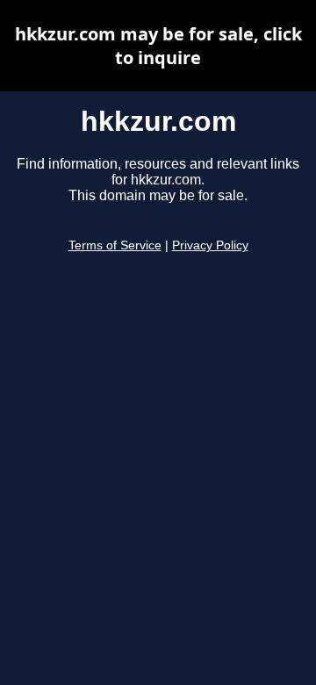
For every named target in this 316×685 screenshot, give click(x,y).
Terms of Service (115, 245)
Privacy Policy (210, 245)
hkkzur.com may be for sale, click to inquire (158, 45)
